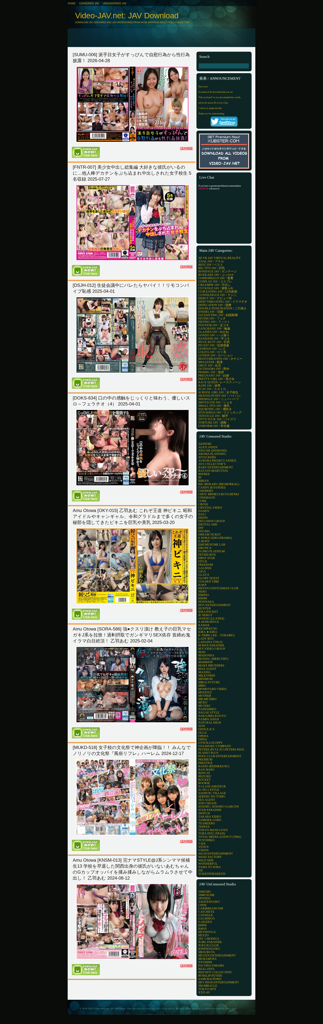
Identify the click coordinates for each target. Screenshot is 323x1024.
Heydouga (207, 932)
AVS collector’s (212, 464)
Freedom (205, 564)
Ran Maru (206, 769)
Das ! (202, 514)
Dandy (204, 511)
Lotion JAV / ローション (215, 355)
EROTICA (205, 548)
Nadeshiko (207, 709)
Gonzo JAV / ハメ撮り (213, 335)
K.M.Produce (208, 621)
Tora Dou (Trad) (211, 833)
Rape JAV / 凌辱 (209, 385)
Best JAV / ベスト (210, 264)
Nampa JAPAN (208, 719)
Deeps (203, 517)
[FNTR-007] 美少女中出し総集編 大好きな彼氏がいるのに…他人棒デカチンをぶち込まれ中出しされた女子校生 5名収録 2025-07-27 (132, 173)
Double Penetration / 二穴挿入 (222, 308)
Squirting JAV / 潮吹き (215, 409)
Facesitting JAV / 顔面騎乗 (218, 315)
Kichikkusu (207, 628)
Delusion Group (211, 521)
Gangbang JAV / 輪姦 (214, 328)
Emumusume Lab (211, 544)
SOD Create (207, 803)
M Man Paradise (211, 645)
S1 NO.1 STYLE (208, 789)
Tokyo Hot (207, 989)
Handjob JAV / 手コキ (214, 338)
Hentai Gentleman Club (218, 588)
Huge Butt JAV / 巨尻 (214, 342)
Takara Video (209, 816)
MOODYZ (205, 692)
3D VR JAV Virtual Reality (219, 258)
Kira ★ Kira (207, 631)
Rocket (204, 779)
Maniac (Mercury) (213, 658)
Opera (203, 736)
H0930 (202, 925)
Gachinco (206, 918)
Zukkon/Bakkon (211, 873)
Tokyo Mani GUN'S (213, 830)
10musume (206, 895)
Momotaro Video (212, 689)
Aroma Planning (212, 453)
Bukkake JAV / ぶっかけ (216, 274)
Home (72, 3)
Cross (203, 504)
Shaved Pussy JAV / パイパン (219, 395)
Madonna (206, 655)
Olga (202, 732)
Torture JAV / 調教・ (214, 422)
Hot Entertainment (214, 605)
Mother (204, 695)
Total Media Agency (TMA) (219, 836)
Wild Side (206, 860)
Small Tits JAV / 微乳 (214, 405)
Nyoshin (205, 962)
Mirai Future (209, 682)
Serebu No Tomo (211, 796)
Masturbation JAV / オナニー (220, 358)
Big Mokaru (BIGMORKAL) (218, 484)
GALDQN (204, 568)
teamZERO (206, 823)
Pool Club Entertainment (219, 756)
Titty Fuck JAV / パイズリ (217, 419)
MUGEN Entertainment (217, 955)
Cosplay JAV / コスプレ (215, 281)
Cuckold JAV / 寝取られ (215, 288)
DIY (201, 527)
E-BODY (204, 541)
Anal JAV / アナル (211, 261)
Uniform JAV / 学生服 (214, 425)
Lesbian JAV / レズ (211, 348)
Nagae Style (208, 712)
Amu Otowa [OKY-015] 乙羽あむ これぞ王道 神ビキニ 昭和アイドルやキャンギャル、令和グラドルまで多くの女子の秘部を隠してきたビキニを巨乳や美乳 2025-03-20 (133, 516)
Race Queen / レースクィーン (219, 382)
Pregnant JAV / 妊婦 (213, 375)
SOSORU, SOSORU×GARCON (218, 806)
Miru (202, 685)
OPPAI (202, 739)
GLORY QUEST (208, 578)
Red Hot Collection (215, 972)
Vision (203, 850)
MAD (201, 652)
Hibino (203, 595)
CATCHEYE (206, 911)
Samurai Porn (209, 979)
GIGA (202, 571)
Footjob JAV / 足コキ (213, 325)
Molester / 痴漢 (210, 362)
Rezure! (204, 776)
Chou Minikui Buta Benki (218, 494)
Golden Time (208, 581)
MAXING (204, 672)
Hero (202, 591)
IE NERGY (205, 615)
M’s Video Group (211, 648)
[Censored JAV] (186, 149)
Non (201, 726)
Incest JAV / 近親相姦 (213, 345)
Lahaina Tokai (210, 642)
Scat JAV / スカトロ (212, 389)
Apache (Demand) (212, 450)
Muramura (207, 958)
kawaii (203, 625)
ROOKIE (204, 783)
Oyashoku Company (214, 746)
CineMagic (207, 497)
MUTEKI (204, 705)
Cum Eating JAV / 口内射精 (217, 291)
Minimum (205, 678)
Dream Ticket (209, 534)
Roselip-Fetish (210, 975)
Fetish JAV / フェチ (212, 318)
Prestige (205, 762)
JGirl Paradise (210, 942)
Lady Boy (206, 638)
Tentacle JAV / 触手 (213, 415)
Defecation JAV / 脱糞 (214, 305)
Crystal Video (210, 507)
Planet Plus (208, 752)
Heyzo (203, 935)
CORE (202, 500)
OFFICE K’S (206, 729)
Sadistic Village (212, 793)
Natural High (209, 722)
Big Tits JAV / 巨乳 (211, 268)
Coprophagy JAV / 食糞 (215, 278)
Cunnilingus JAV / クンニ (217, 294)
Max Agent (207, 668)
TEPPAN (204, 826)
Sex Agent (206, 799)
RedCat (204, 773)
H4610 (202, 928)
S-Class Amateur (212, 786)
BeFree (204, 474)
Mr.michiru (207, 699)
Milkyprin (206, 675)
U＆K (202, 843)
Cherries (205, 490)
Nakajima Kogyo (212, 715)
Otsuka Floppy (210, 742)
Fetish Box (207, 554)
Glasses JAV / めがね (213, 331)
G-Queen (205, 921)
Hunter (204, 608)
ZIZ (200, 870)
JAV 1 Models (208, 938)
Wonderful (208, 863)
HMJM (202, 598)
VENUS (203, 846)
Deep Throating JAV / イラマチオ (222, 301)
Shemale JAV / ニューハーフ (218, 399)
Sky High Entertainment (218, 982)
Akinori (204, 443)
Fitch (202, 561)
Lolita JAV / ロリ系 (212, 352)
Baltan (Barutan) (213, 470)
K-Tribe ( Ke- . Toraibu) (216, 635)
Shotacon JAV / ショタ (215, 402)
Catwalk (205, 915)
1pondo (204, 898)
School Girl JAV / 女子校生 (218, 392)
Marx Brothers (211, 665)
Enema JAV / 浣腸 (210, 311)
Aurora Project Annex (217, 460)
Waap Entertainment (215, 853)
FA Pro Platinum (211, 551)
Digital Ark (207, 524)
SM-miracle (207, 985)
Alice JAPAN (207, 447)
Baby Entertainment (215, 467)
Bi (199, 477)
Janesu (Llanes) (211, 618)
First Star (206, 558)
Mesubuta (206, 952)
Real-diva (206, 968)
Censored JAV (89, 3)
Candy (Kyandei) (211, 487)
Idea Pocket (208, 611)
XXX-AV (204, 992)
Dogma (204, 531)
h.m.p (202, 584)
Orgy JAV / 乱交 (209, 365)
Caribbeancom (210, 908)
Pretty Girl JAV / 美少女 (216, 378)
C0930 (202, 905)
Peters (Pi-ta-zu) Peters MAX (221, 749)
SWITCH (204, 813)
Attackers (207, 457)
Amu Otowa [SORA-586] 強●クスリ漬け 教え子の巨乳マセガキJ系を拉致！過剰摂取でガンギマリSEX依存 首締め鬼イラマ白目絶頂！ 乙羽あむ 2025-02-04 (132, 634)
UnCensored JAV (114, 3)
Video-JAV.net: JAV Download (127, 15)
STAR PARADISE (210, 809)
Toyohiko (206, 840)
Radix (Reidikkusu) (213, 766)
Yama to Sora (209, 867)
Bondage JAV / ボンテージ (217, 271)
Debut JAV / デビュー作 (215, 298)
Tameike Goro (209, 820)
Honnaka (206, 601)
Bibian (203, 480)
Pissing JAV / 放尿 (211, 372)
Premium (205, 759)
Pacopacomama (211, 965)
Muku (203, 702)
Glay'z (203, 574)
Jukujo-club (208, 945)
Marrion (205, 662)
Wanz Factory (210, 856)
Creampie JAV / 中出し (214, 284)
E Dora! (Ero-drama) (215, 537)
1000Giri (204, 891)
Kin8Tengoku (209, 948)
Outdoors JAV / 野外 (213, 368)
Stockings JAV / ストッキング (220, 412)
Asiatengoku (209, 901)
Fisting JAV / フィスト (214, 321)
